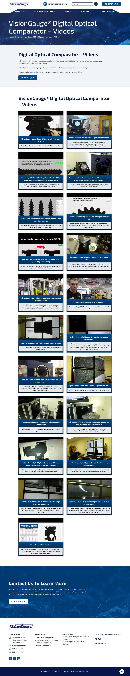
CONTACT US (110, 4)
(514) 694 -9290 (17, 649)
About (98, 639)
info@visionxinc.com (57, 4)
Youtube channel (35, 72)
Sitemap (55, 671)
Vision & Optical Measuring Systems (47, 640)
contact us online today (53, 594)
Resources (18, 37)
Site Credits (45, 671)
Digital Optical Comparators (44, 638)
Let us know (22, 68)
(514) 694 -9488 (17, 652)
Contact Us (26, 78)
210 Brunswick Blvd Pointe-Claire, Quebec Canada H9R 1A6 (19, 640)
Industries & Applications (108, 634)
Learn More (17, 602)
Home (11, 37)
